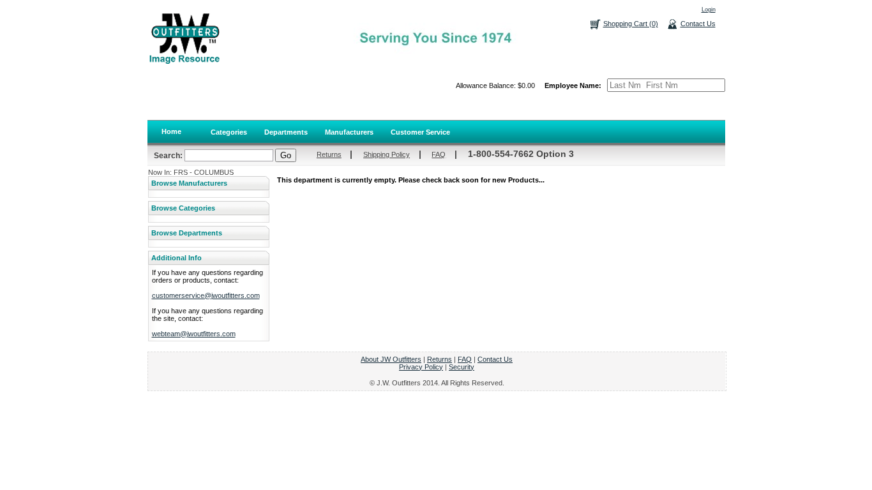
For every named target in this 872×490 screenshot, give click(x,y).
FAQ (439, 154)
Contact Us (698, 23)
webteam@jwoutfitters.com (194, 334)
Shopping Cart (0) (630, 23)
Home (171, 131)
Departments (286, 132)
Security (461, 367)
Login (709, 9)
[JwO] (183, 38)
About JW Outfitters (391, 359)
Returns (329, 154)
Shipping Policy (386, 154)
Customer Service (420, 132)
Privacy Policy (421, 367)
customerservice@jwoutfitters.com (206, 295)
